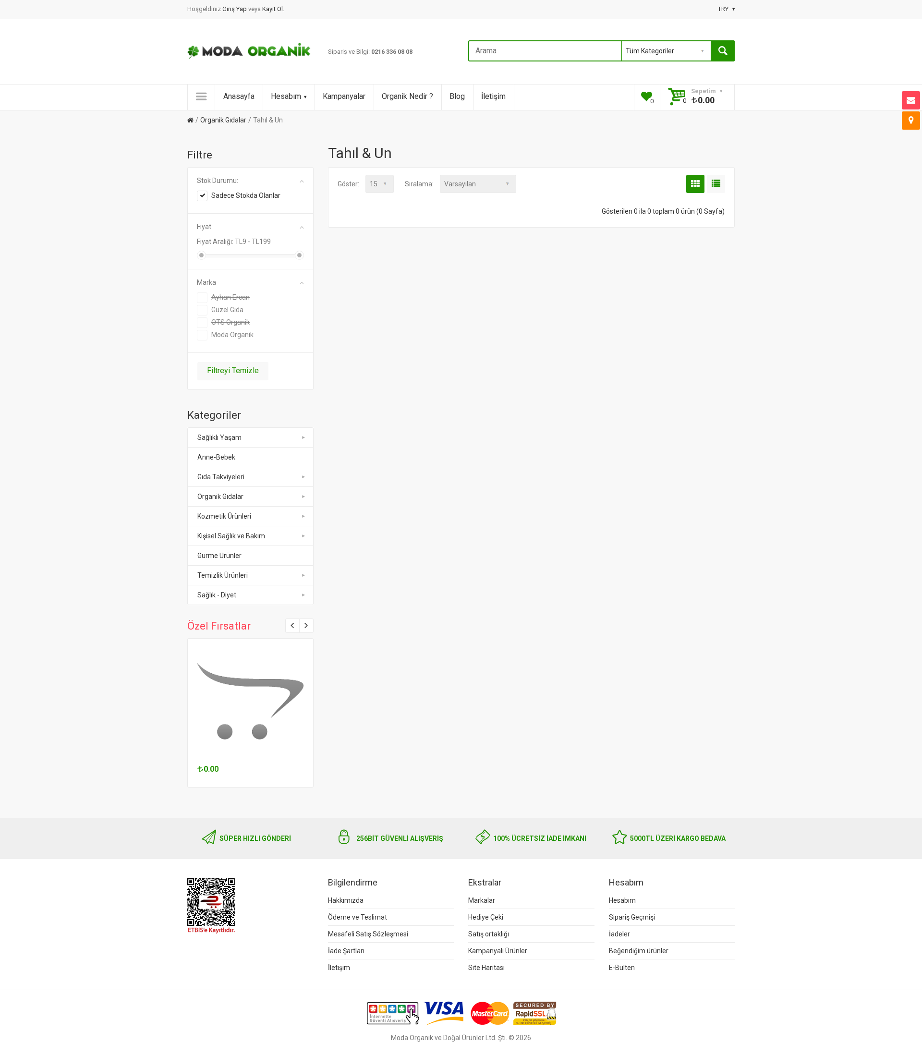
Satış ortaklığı (488, 934)
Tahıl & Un (268, 120)
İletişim (493, 96)
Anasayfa (239, 96)
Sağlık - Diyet (216, 595)
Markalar (481, 900)
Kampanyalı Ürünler (497, 951)
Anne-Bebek (216, 457)
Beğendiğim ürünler (638, 951)
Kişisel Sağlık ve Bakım (231, 536)
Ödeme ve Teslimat (357, 917)
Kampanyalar (344, 96)
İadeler (619, 934)
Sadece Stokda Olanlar (245, 195)
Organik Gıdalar (223, 120)
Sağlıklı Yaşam (219, 437)
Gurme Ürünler (219, 555)
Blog (457, 96)
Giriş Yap (235, 8)
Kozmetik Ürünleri (224, 516)
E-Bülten (622, 967)
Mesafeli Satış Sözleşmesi (368, 934)
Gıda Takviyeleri (220, 477)
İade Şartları (346, 951)
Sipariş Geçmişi (632, 917)
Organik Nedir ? (407, 96)
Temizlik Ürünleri (222, 575)
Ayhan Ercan (230, 297)
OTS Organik (230, 322)
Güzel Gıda (227, 310)
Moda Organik (232, 335)
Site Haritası (486, 967)
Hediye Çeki (485, 917)
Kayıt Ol (272, 8)
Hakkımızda (346, 900)
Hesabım (286, 96)
